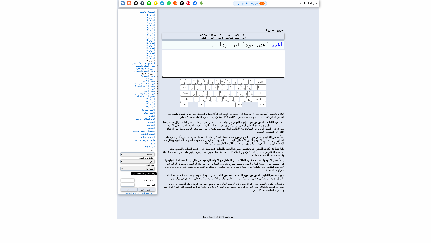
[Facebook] (195, 3)
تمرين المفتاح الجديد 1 (144, 66)
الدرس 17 (150, 55)
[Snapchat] (156, 3)
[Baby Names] (202, 3)
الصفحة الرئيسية (147, 12)
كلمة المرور (150, 185)
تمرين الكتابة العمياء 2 (145, 86)
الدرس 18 (150, 58)
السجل (151, 122)
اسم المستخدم (149, 180)
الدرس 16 (150, 53)
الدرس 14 (150, 48)
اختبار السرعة (148, 110)
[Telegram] (162, 3)
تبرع (153, 143)
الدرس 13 (150, 45)
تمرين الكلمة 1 (148, 78)
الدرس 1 (151, 15)
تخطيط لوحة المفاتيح (146, 158)
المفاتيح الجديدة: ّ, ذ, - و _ (143, 63)
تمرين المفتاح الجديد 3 (144, 71)
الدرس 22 (150, 104)
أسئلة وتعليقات (148, 137)
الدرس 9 (151, 35)
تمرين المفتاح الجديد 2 (144, 68)
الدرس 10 (150, 37)
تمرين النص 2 (148, 91)
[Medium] (136, 3)
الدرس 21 (150, 101)
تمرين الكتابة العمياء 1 (145, 83)
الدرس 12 (150, 43)
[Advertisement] (223, 17)
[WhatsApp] (169, 3)
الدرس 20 (150, 99)
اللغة (152, 151)
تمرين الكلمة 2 (148, 81)
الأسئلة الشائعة (148, 134)
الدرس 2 (151, 17)
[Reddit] (175, 3)
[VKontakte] (123, 3)
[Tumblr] (142, 3)
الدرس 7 (151, 30)
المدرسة (151, 125)
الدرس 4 (151, 22)
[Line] (149, 3)
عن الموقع (150, 146)
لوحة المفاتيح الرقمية (145, 119)
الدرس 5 (151, 25)
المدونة (151, 128)
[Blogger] (129, 3)
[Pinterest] (188, 3)
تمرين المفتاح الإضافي (145, 93)
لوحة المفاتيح (149, 165)
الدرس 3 (151, 20)
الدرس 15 (150, 50)
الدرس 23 (150, 106)
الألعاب (151, 116)
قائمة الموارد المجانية (145, 140)
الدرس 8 (151, 32)
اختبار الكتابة (149, 113)
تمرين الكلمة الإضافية (145, 96)
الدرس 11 (150, 40)
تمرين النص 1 (148, 88)
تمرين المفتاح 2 (148, 76)
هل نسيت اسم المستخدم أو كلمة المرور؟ (137, 193)
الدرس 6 (151, 27)
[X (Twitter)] (182, 3)
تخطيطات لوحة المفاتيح (144, 131)
